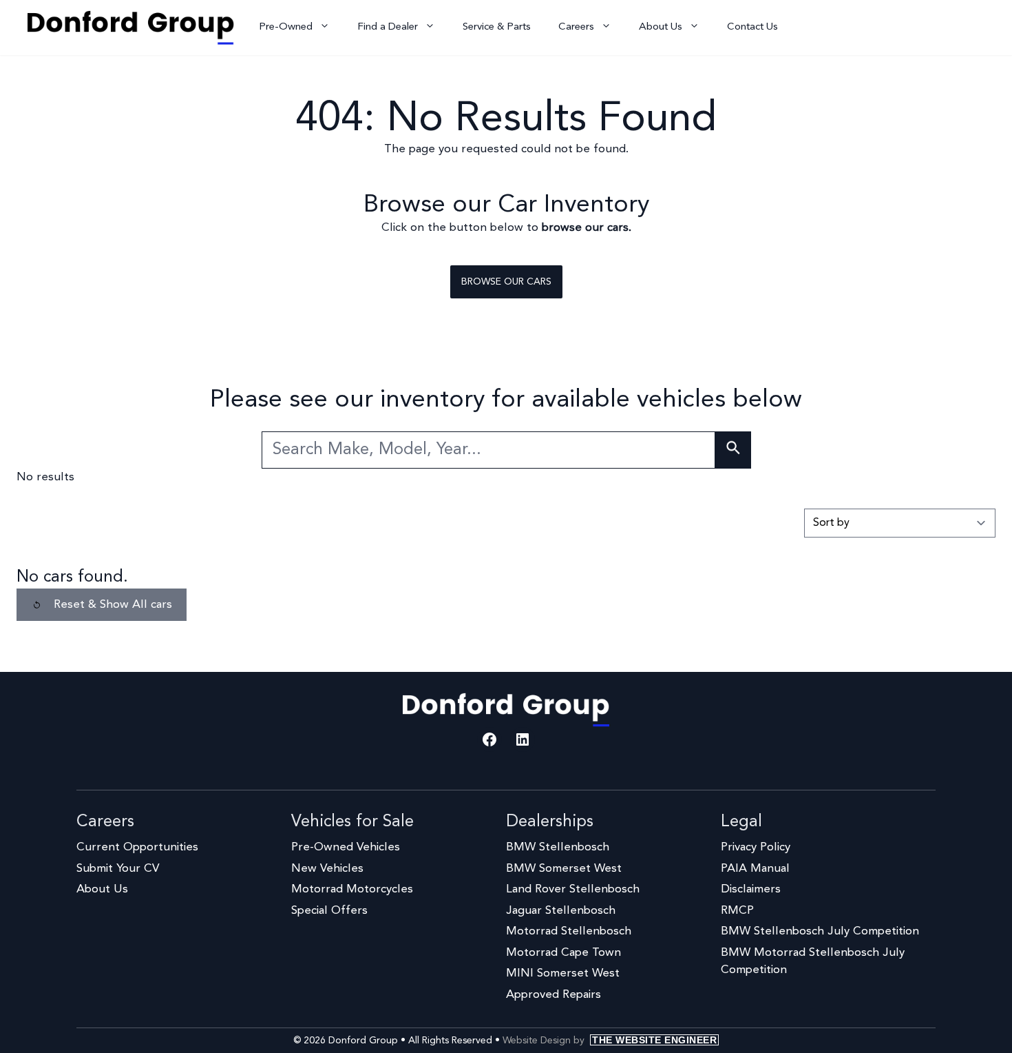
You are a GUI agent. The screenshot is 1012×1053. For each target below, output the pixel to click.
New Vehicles (327, 869)
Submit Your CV (117, 869)
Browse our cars (506, 282)
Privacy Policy (755, 847)
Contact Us (752, 27)
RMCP (737, 911)
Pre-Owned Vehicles (345, 847)
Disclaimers (751, 889)
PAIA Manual (755, 869)
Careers (576, 27)
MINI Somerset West (563, 973)
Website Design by (610, 1040)
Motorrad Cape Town (563, 953)
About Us (660, 27)
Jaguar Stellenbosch (560, 911)
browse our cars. (586, 228)
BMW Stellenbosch (557, 847)
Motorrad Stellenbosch (568, 931)
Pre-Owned (286, 27)
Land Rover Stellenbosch (573, 889)
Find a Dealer (387, 27)
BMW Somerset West (564, 869)
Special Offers (329, 911)
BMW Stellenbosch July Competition (820, 931)
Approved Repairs (553, 995)
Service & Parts (497, 27)
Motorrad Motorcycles (352, 889)
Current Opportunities (137, 847)
